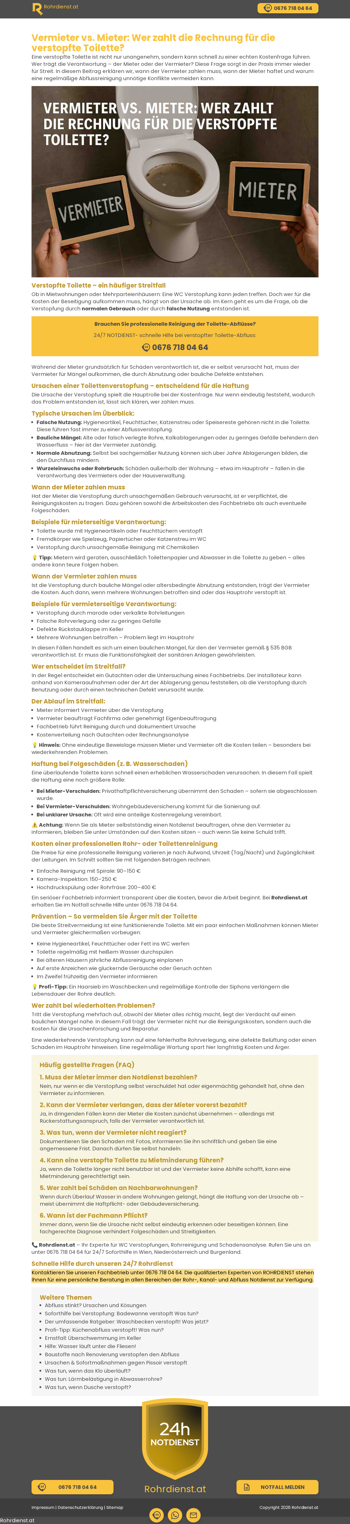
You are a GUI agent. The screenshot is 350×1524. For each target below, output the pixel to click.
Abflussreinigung (100, 78)
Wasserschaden (203, 772)
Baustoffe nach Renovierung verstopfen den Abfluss (112, 1354)
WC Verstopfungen (143, 1244)
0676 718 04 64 (158, 904)
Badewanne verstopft (145, 1313)
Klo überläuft (111, 1370)
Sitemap (114, 1507)
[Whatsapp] (175, 1515)
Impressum (43, 1507)
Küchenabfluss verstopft (104, 1329)
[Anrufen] (156, 1515)
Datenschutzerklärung (80, 1507)
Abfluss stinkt (62, 1305)
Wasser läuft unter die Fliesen (96, 1346)
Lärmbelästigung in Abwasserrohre (114, 1379)
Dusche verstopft (106, 1387)
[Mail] (193, 1515)
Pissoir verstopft (166, 1362)
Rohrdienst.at (175, 1489)
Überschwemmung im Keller (104, 1338)
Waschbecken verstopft (148, 1321)
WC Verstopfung (195, 294)
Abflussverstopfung (146, 429)
